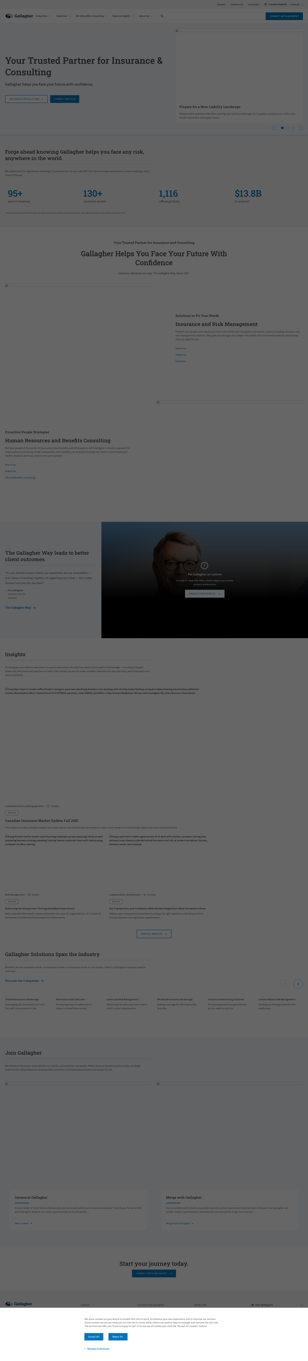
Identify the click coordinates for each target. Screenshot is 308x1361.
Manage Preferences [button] (98, 1348)
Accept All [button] (93, 1337)
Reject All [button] (117, 1337)
